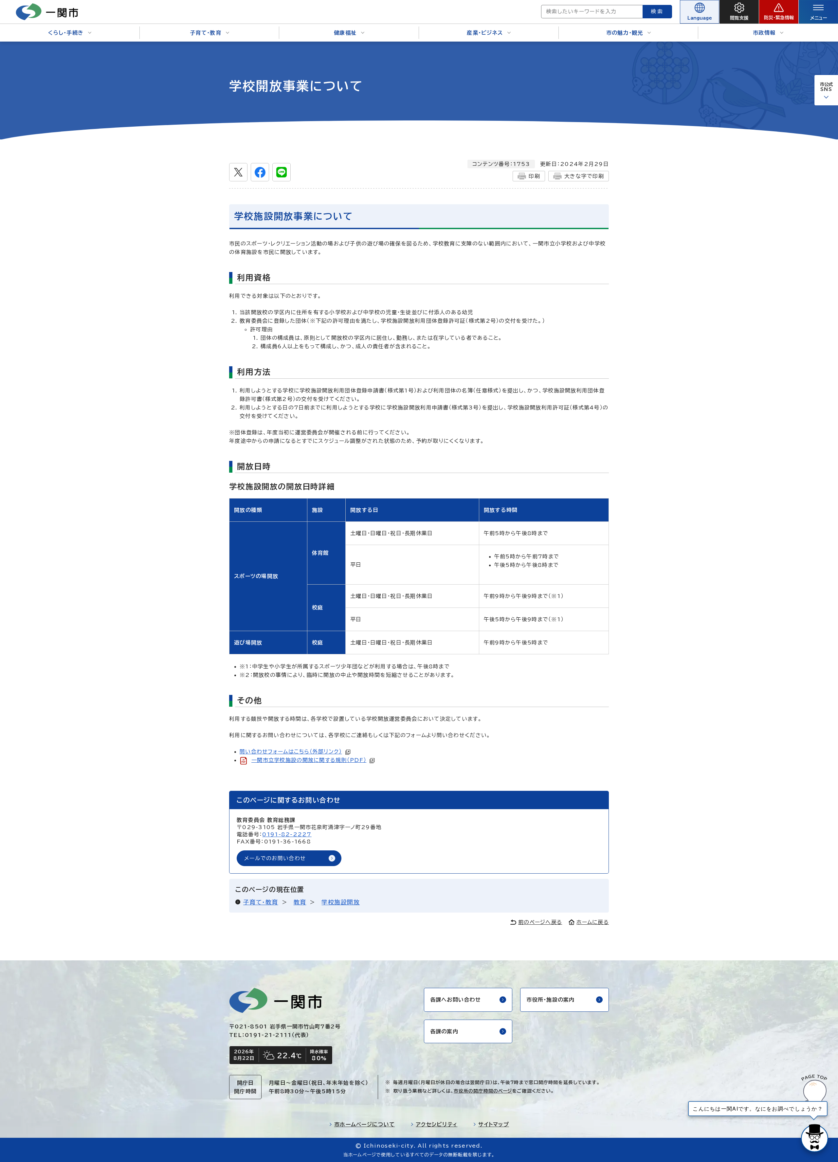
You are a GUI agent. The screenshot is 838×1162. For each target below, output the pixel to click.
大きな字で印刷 (584, 176)
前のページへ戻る (540, 922)
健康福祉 (345, 32)
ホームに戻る (592, 922)
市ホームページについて (364, 1124)
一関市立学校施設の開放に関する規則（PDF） (308, 760)
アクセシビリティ (436, 1124)
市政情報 (764, 32)
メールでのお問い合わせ (275, 858)
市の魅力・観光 (624, 32)
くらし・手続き (65, 32)
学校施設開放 (340, 902)
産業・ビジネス (485, 32)
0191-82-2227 (286, 834)
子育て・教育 (205, 32)
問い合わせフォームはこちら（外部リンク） (291, 751)
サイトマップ (493, 1124)
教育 (300, 902)
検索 (657, 11)
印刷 (534, 176)
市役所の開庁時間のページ (483, 1091)
